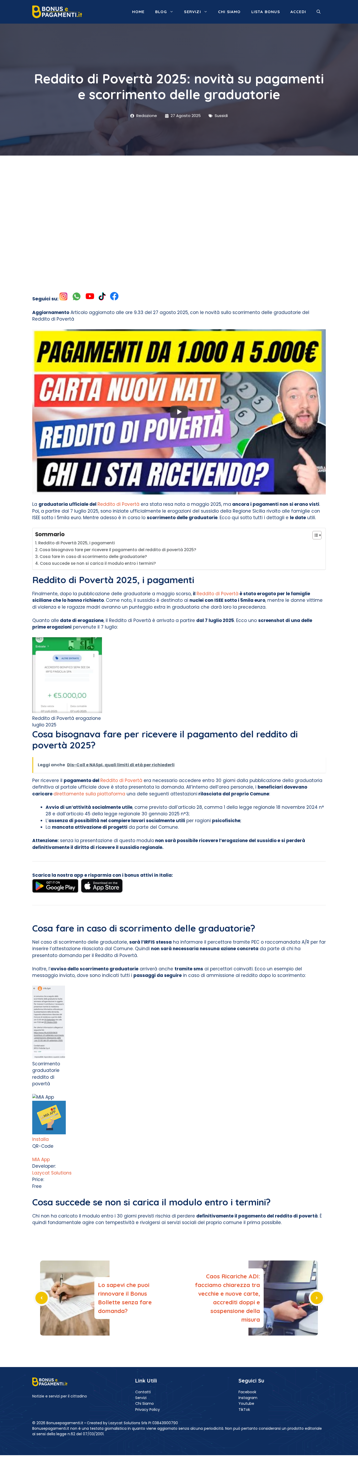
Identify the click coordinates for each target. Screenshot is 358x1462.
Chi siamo (229, 11)
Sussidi (221, 115)
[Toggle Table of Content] (314, 535)
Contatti (143, 1392)
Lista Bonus (265, 11)
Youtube (246, 1403)
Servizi (192, 11)
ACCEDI (298, 11)
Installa (40, 1139)
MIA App (41, 1159)
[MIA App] (49, 1133)
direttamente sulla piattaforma (89, 794)
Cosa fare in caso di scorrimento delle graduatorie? (93, 556)
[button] (318, 11)
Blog (161, 11)
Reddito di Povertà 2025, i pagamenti (76, 543)
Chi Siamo (144, 1403)
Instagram (247, 1397)
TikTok (244, 1409)
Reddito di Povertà (118, 504)
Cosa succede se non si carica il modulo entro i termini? (98, 563)
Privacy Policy (147, 1409)
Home (138, 11)
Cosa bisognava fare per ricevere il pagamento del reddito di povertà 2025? (117, 549)
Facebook (247, 1392)
